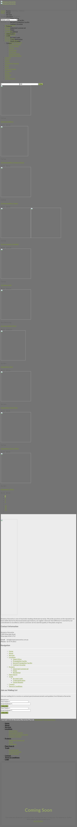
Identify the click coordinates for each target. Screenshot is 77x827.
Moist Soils (13, 50)
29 (6, 508)
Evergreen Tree (10, 35)
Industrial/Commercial (18, 28)
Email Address (6, 704)
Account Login (15, 37)
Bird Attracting (10, 25)
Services (9, 14)
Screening (8, 71)
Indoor (7, 59)
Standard (8, 75)
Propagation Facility (20, 661)
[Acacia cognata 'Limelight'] (31, 237)
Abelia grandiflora (7, 122)
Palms (7, 65)
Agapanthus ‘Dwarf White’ (10, 448)
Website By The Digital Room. (45, 720)
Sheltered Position (15, 56)
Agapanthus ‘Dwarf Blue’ (9, 408)
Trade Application (16, 39)
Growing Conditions (12, 40)
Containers (8, 31)
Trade (11, 676)
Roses (7, 67)
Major (12, 30)
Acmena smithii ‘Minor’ (9, 326)
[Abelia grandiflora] (16, 115)
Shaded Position (14, 54)
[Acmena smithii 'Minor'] (16, 319)
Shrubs (7, 73)
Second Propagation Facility (19, 22)
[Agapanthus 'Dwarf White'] (16, 441)
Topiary (7, 77)
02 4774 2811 (38, 821)
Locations (12, 657)
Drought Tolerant (15, 44)
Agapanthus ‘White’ (7, 489)
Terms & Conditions (15, 686)
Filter (40, 84)
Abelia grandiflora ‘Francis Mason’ (12, 162)
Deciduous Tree (10, 33)
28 (6, 506)
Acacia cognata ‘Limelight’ (10, 244)
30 (6, 510)
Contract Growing (16, 24)
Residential (14, 32)
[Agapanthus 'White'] (16, 482)
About (8, 13)
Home (3, 11)
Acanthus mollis (6, 285)
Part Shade (12, 52)
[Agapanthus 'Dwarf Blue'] (16, 401)
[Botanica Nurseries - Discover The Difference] (8, 3)
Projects (12, 667)
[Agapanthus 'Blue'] (13, 360)
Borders (7, 27)
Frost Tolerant (14, 46)
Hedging (8, 58)
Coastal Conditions (15, 42)
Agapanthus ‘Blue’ (7, 367)
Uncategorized (10, 79)
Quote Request (18, 682)
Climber (7, 29)
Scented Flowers (10, 69)
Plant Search (13, 674)
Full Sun (11, 48)
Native (7, 61)
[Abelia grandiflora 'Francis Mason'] (14, 155)
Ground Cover (10, 39)
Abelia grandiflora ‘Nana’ (9, 203)
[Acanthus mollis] (16, 278)
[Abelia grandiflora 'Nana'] (16, 196)
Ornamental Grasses (12, 63)
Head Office (14, 18)
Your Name (5, 701)
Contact (11, 684)
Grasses (7, 37)
